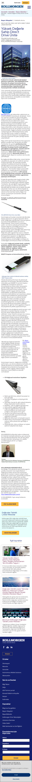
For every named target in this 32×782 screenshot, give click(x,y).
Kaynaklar (12, 12)
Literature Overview (8, 720)
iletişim (25, 3)
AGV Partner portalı (8, 690)
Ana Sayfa (4, 12)
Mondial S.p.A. (5, 114)
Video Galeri (6, 723)
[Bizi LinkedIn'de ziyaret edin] (12, 647)
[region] (16, 771)
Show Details (16, 779)
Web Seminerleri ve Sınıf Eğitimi (12, 726)
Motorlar (5, 666)
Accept (16, 775)
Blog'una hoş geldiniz (9, 708)
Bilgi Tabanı (5, 684)
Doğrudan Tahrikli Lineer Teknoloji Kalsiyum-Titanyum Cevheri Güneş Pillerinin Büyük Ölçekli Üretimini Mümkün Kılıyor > (15, 591)
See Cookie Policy (6, 770)
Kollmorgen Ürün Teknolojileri (11, 717)
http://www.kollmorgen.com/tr (10, 494)
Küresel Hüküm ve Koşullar (10, 693)
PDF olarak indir (10, 504)
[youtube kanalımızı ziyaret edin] (7, 647)
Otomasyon (6, 663)
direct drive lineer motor (26, 342)
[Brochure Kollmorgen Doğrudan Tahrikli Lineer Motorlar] (16, 613)
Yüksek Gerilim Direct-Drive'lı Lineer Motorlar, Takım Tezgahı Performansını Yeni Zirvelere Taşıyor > (13, 560)
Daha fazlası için (10, 533)
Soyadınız (5, 743)
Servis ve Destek (9, 680)
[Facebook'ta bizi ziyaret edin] (3, 647)
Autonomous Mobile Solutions (11, 672)
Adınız (4, 737)
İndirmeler (17, 3)
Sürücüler (5, 669)
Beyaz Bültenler (7, 714)
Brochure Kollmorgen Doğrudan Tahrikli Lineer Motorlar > (14, 621)
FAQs (4, 687)
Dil (3, 3)
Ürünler (5, 659)
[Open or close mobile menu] (29, 7)
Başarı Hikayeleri (21, 12)
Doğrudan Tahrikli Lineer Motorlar (9, 513)
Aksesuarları (6, 675)
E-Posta (4, 749)
